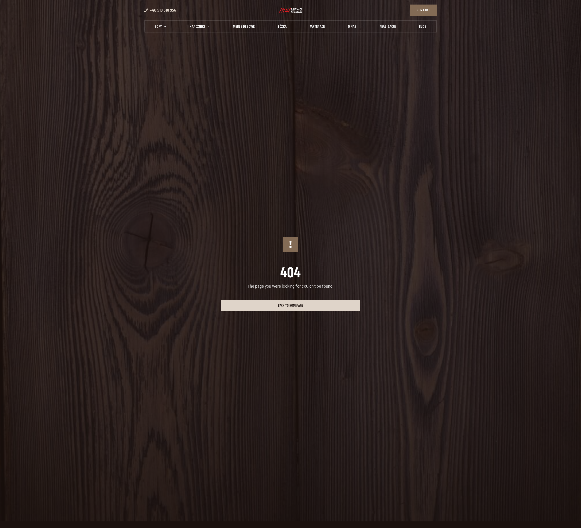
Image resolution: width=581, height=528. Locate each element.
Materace (317, 26)
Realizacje (387, 26)
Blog (422, 26)
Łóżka (282, 26)
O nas (352, 26)
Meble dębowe (244, 26)
